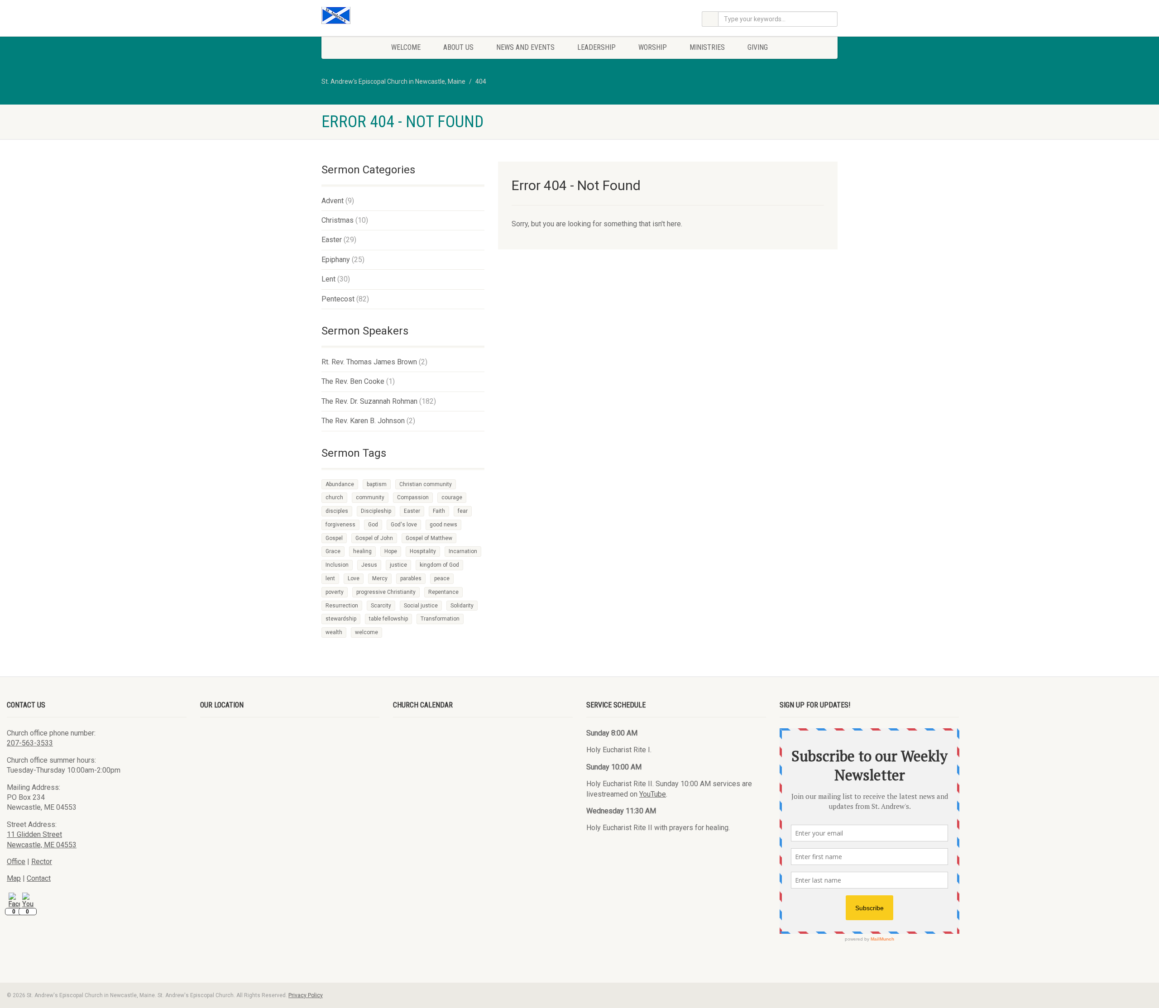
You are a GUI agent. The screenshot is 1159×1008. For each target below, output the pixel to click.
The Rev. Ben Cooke (352, 381)
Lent (328, 279)
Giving (757, 47)
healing (362, 551)
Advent (332, 200)
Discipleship (376, 511)
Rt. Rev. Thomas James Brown (369, 362)
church (334, 497)
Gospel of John (374, 538)
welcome (366, 632)
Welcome (406, 47)
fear (463, 511)
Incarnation (463, 551)
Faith (439, 511)
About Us (458, 47)
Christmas (337, 220)
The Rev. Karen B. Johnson (363, 420)
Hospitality (423, 551)
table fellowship (388, 619)
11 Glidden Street (34, 834)
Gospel (334, 538)
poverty (335, 592)
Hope (390, 551)
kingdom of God (439, 565)
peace (442, 578)
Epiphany (335, 259)
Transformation (440, 619)
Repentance (443, 592)
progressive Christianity (386, 592)
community (370, 497)
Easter (331, 239)
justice (398, 565)
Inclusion (337, 565)
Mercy (380, 578)
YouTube (652, 794)
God (373, 524)
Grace (333, 551)
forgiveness (340, 524)
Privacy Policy (305, 995)
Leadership (596, 47)
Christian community (425, 484)
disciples (337, 511)
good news (443, 524)
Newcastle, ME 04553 (42, 845)
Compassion (413, 497)
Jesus (369, 565)
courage (451, 497)
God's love (404, 524)
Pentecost (337, 299)
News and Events (525, 47)
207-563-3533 (30, 743)
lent (330, 578)
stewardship (341, 619)
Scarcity (381, 605)
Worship (652, 47)
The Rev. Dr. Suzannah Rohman (369, 401)
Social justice (421, 605)
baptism (377, 484)
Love (353, 578)
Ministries (707, 47)
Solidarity (462, 605)
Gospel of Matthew (429, 538)
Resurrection (342, 605)
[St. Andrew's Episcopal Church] (402, 15)
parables (410, 578)
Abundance (340, 484)
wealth (334, 632)
